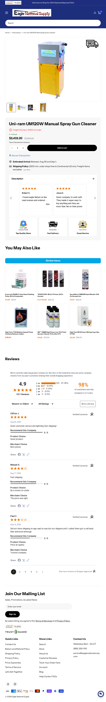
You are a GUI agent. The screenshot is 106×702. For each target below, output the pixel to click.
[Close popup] (101, 668)
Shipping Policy (12, 653)
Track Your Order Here (49, 662)
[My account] (94, 13)
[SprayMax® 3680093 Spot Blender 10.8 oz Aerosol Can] (85, 278)
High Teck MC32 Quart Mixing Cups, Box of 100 (90, 677)
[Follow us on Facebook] (8, 684)
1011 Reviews (25, 394)
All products (16, 33)
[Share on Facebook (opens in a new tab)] (19, 455)
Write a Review (87, 404)
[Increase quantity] (23, 148)
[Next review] (95, 198)
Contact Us (10, 644)
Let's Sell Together (13, 671)
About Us (43, 653)
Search (42, 644)
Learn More (26, 170)
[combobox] (53, 23)
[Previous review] (11, 198)
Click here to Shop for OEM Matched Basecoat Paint (53, 3)
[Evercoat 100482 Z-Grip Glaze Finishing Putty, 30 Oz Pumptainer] (21, 278)
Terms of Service (13, 667)
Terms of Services (43, 621)
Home (7, 33)
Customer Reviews (48, 658)
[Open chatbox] (101, 694)
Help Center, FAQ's (48, 676)
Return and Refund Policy (17, 649)
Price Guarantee (13, 662)
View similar (80, 688)
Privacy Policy (11, 658)
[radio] (53, 383)
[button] (53, 179)
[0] (99, 12)
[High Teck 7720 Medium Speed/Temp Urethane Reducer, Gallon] (21, 316)
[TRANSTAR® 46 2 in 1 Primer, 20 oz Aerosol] (53, 278)
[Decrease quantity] (12, 148)
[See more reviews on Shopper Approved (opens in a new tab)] (27, 455)
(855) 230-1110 (80, 648)
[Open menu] (6, 13)
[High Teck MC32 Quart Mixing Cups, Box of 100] (85, 316)
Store (41, 649)
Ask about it (95, 688)
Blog (41, 671)
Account (43, 667)
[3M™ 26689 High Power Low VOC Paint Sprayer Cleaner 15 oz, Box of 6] (53, 316)
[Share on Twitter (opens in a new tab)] (23, 455)
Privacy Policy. (63, 621)
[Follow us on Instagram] (15, 684)
